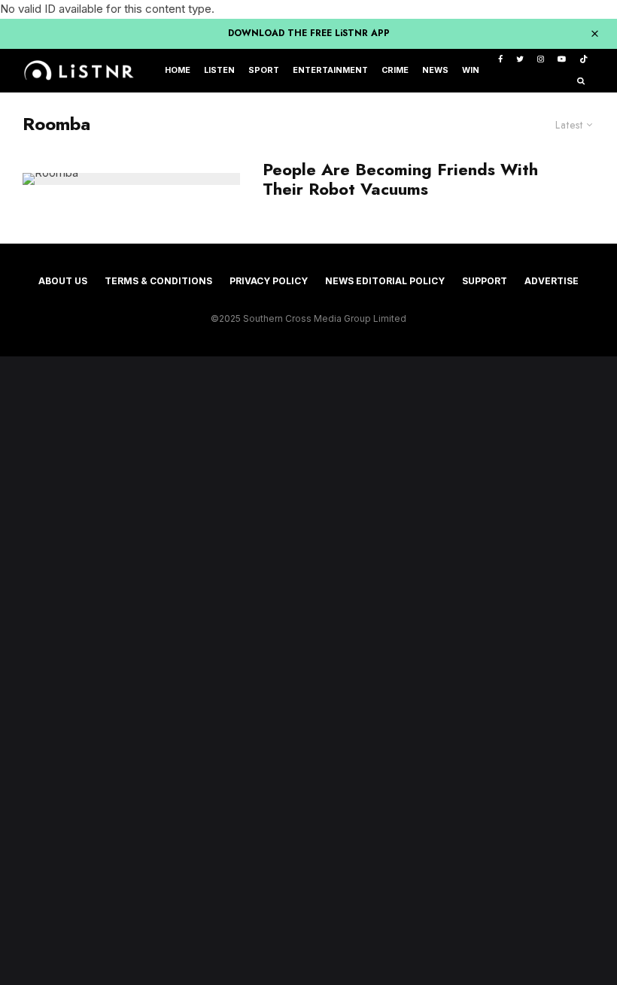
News (435, 70)
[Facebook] (500, 60)
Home (177, 70)
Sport (263, 70)
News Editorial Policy (385, 280)
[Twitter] (520, 60)
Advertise (551, 280)
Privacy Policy (268, 280)
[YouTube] (561, 60)
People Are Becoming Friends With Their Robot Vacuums (400, 179)
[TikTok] (583, 60)
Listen (219, 70)
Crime (395, 70)
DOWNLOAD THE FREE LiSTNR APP (309, 33)
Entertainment (330, 70)
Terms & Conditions (158, 280)
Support (484, 280)
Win (470, 70)
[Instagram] (540, 60)
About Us (62, 280)
